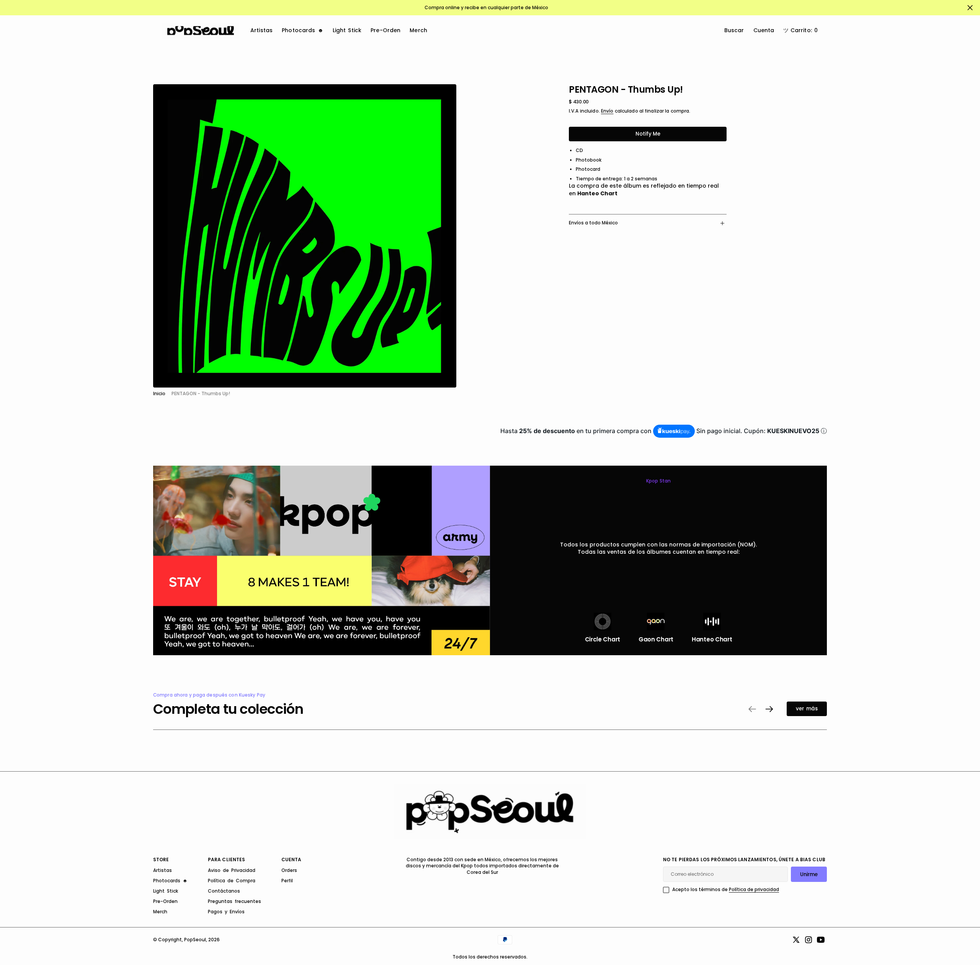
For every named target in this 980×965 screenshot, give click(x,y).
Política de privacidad (754, 889)
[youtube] (821, 940)
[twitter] (796, 940)
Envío (607, 111)
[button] (800, 30)
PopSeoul (195, 939)
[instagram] (808, 940)
